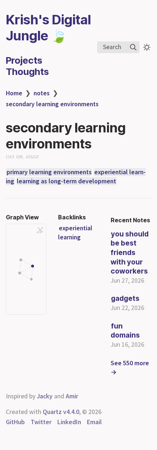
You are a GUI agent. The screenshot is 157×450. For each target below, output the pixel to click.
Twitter (41, 422)
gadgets (125, 298)
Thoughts (27, 71)
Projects (24, 60)
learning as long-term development (66, 181)
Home (14, 93)
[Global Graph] (40, 230)
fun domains (125, 331)
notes (42, 93)
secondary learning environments (52, 104)
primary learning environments (49, 172)
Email (94, 422)
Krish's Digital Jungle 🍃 (48, 28)
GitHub (15, 422)
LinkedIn (69, 422)
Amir (72, 396)
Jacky (45, 396)
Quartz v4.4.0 (61, 412)
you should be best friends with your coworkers (130, 252)
